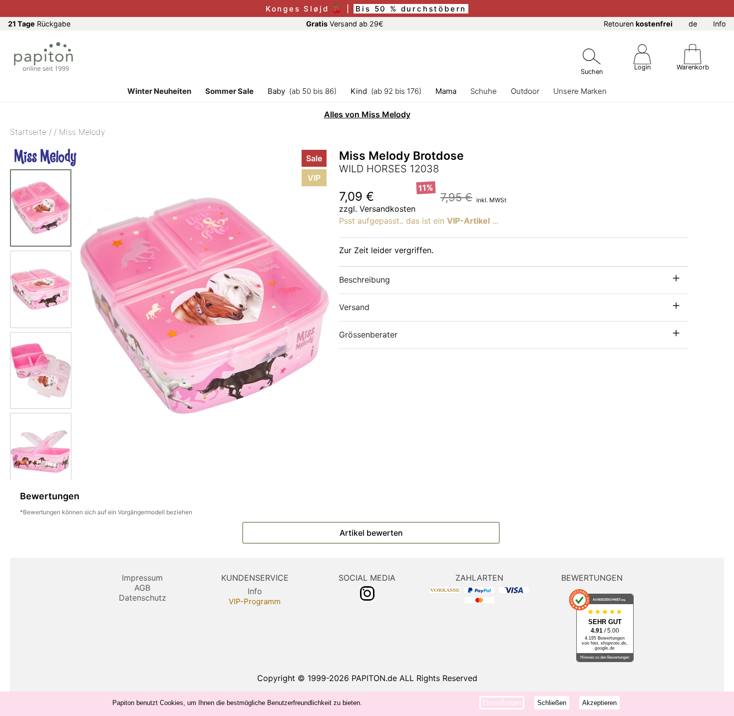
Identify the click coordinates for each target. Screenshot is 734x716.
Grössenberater (368, 335)
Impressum (142, 578)
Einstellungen (501, 703)
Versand (354, 307)
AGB (142, 588)
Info (719, 23)
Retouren (638, 23)
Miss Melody (82, 132)
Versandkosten (387, 209)
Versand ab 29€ (344, 23)
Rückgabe (39, 23)
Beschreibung (364, 280)
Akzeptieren (599, 703)
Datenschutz (142, 598)
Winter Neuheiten (159, 91)
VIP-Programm (255, 601)
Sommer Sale (229, 91)
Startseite (28, 132)
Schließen (551, 703)
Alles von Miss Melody (367, 114)
